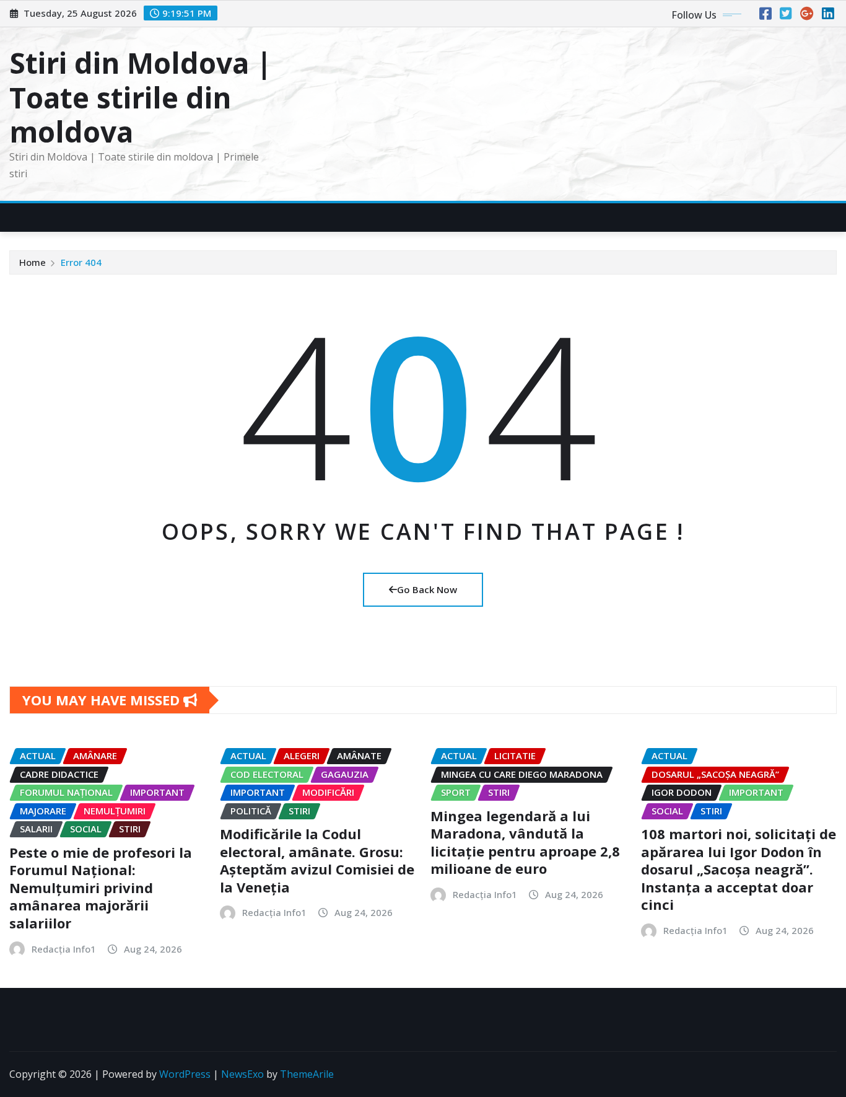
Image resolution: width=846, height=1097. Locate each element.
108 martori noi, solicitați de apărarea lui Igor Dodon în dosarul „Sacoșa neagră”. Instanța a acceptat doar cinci (738, 869)
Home (32, 262)
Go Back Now (427, 589)
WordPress (185, 1074)
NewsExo (242, 1074)
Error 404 (81, 262)
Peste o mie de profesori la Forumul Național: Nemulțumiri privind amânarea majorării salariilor (100, 887)
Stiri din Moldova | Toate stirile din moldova (140, 96)
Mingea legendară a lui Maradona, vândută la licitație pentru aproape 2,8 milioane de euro (525, 842)
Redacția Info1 (64, 949)
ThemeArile (307, 1074)
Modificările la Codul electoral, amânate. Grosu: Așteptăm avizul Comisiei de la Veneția (317, 860)
